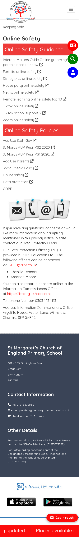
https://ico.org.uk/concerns (29, 294)
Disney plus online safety (23, 78)
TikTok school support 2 (22, 113)
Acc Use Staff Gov (18, 140)
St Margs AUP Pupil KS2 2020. (27, 147)
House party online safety (24, 85)
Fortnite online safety (20, 71)
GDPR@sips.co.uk (22, 265)
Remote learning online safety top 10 (33, 99)
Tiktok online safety (19, 106)
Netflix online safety (19, 92)
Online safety (14, 175)
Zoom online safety (19, 120)
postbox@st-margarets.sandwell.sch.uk (44, 410)
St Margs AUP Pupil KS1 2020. (27, 154)
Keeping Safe (13, 27)
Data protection (16, 182)
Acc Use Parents (16, 161)
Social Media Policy (19, 168)
